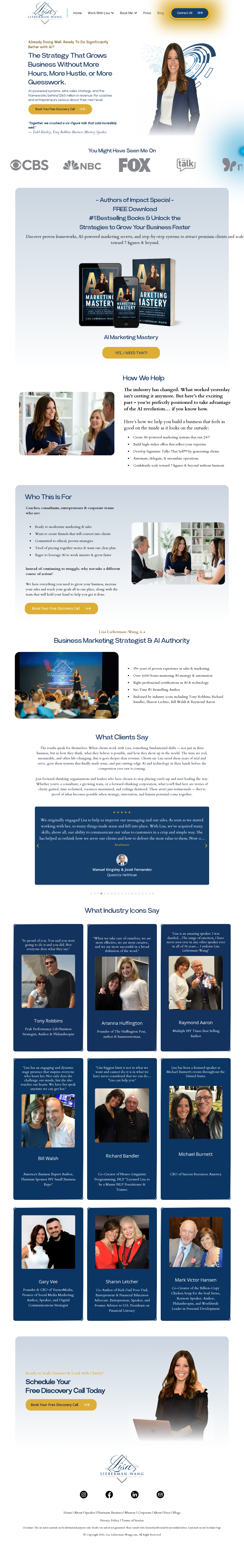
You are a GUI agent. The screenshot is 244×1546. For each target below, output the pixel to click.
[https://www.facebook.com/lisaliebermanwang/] (109, 1494)
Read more (122, 845)
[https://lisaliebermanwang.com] (49, 13)
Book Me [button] (127, 13)
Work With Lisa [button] (99, 13)
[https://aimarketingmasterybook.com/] (131, 292)
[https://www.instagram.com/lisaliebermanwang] (84, 1494)
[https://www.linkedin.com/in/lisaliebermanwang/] (135, 1494)
